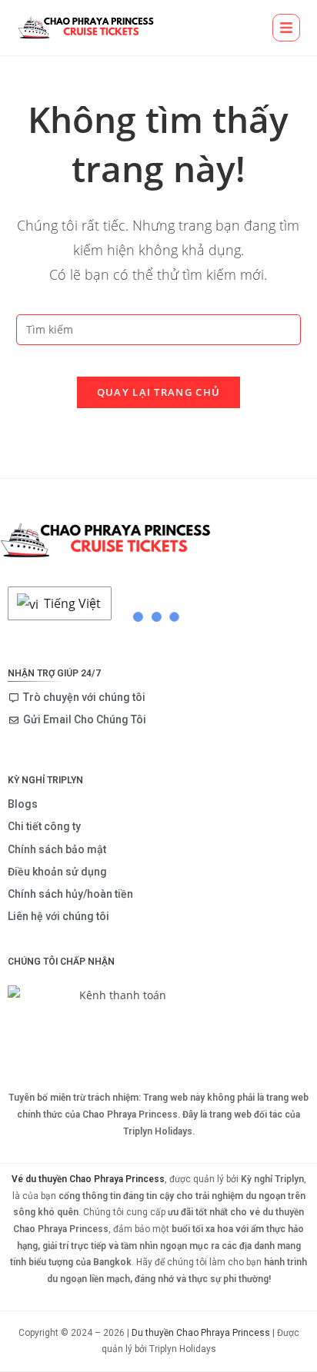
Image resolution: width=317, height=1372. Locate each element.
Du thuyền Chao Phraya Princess (201, 1332)
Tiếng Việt (71, 603)
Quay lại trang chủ (158, 392)
